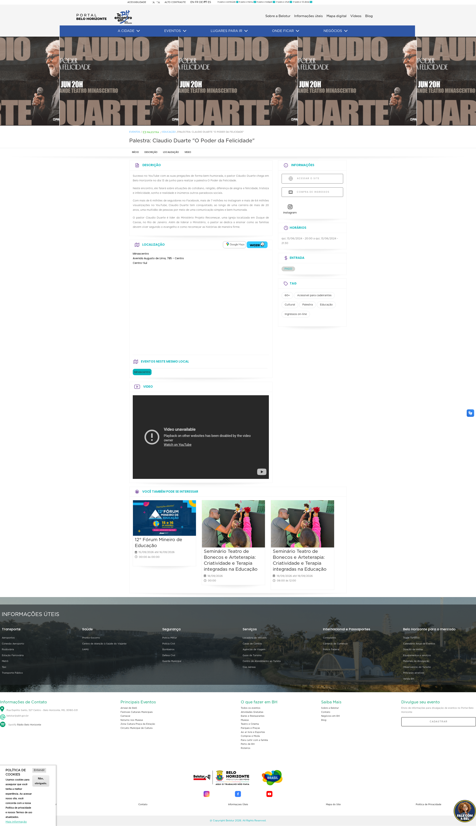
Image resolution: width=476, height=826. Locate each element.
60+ (287, 295)
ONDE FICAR (283, 31)
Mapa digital (337, 16)
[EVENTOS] (184, 31)
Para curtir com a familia (254, 740)
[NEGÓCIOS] (346, 31)
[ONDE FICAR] (297, 31)
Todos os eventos (250, 708)
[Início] (104, 11)
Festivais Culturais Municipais (136, 712)
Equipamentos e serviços (417, 655)
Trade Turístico (411, 638)
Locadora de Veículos (255, 638)
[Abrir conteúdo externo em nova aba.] (234, 244)
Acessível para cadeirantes (314, 295)
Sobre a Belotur (277, 16)
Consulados (329, 638)
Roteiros (245, 748)
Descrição (150, 152)
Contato (325, 712)
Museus (245, 720)
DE (201, 2)
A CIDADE (126, 31)
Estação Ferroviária (13, 655)
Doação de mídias (413, 649)
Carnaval (125, 716)
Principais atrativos (413, 673)
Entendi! (39, 770)
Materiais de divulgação (416, 661)
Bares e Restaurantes (252, 716)
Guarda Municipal (171, 661)
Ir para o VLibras (302, 2)
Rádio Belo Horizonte (29, 725)
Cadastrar (439, 721)
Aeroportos (8, 638)
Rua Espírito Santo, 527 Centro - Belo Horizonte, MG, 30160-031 (42, 710)
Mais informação (16, 822)
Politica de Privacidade (428, 804)
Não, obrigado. (41, 781)
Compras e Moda (250, 736)
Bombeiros (168, 649)
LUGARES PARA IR (226, 31)
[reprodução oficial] (119, 81)
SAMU (85, 649)
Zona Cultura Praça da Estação (137, 724)
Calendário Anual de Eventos (419, 644)
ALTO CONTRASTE (175, 2)
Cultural (290, 304)
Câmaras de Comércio (335, 644)
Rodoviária (8, 649)
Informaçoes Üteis (238, 804)
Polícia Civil (168, 644)
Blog (369, 16)
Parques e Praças (250, 728)
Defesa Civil (168, 655)
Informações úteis (308, 16)
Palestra (153, 132)
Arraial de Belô (128, 708)
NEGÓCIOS (333, 31)
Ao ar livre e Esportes (253, 732)
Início (135, 152)
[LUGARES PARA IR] (246, 31)
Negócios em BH (330, 716)
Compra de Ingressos (312, 191)
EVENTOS (172, 31)
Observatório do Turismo (417, 667)
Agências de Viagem (254, 649)
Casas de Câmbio (252, 644)
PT (205, 2)
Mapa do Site (333, 804)
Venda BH (408, 679)
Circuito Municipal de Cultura (136, 728)
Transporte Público (12, 673)
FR (196, 2)
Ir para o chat (283, 2)
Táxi (4, 667)
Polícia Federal (331, 649)
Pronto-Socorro (91, 638)
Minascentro (142, 372)
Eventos (134, 132)
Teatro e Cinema (250, 724)
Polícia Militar (169, 638)
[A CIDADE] (138, 31)
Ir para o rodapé (265, 2)
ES (209, 2)
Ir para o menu (246, 2)
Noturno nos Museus (131, 720)
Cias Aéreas (249, 667)
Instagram (290, 212)
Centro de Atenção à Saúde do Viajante (104, 644)
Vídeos (355, 16)
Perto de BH (248, 744)
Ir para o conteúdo (228, 2)
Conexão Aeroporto (13, 644)
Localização (171, 152)
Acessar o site (307, 178)
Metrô (5, 661)
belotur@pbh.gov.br (17, 716)
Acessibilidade (136, 2)
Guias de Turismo (252, 655)
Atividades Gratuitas (252, 712)
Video (187, 152)
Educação (169, 132)
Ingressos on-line (296, 314)
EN (192, 2)
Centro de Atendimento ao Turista (262, 661)
